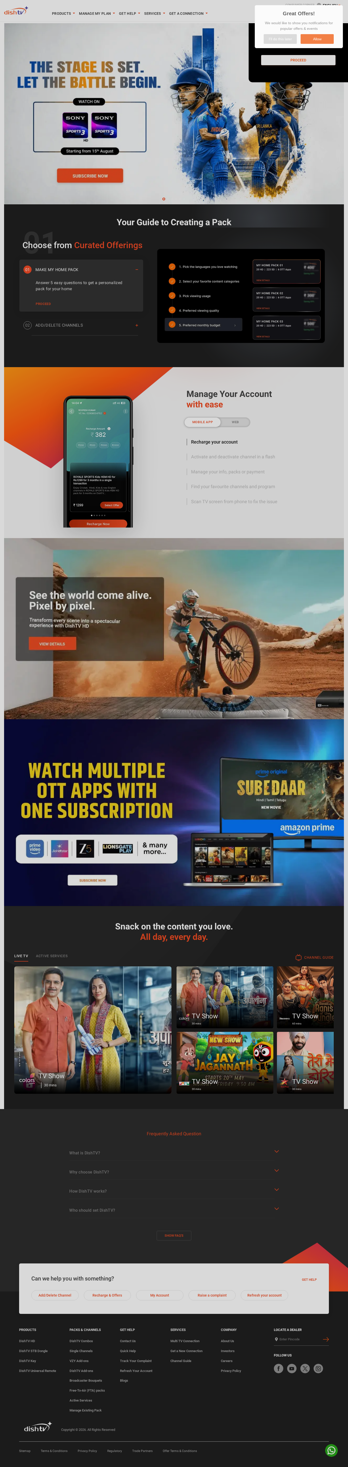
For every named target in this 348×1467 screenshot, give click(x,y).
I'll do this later (280, 39)
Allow (317, 39)
